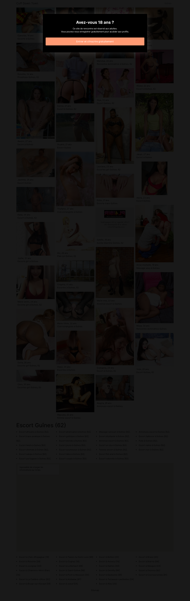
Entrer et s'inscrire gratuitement (95, 41)
